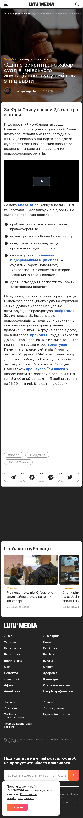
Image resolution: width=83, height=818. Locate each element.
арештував (57, 344)
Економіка (12, 654)
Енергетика (13, 660)
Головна (9, 13)
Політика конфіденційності (15, 716)
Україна (22, 13)
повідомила (64, 310)
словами (25, 205)
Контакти (10, 708)
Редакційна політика (57, 714)
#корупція (37, 455)
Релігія (48, 654)
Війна (47, 642)
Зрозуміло (17, 807)
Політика (50, 648)
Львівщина (51, 636)
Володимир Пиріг (26, 91)
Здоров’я (50, 673)
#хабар (13, 455)
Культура (50, 679)
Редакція (49, 702)
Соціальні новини (57, 685)
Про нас (9, 702)
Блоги (48, 660)
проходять (39, 335)
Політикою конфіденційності (22, 796)
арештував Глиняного (45, 369)
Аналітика (12, 691)
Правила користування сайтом (19, 725)
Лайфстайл (13, 679)
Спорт (48, 667)
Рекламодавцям (53, 708)
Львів (8, 636)
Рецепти (11, 673)
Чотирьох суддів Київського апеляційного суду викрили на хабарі (30, 596)
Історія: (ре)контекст (59, 691)
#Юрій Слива (18, 462)
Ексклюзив (12, 648)
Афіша (8, 685)
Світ (7, 667)
